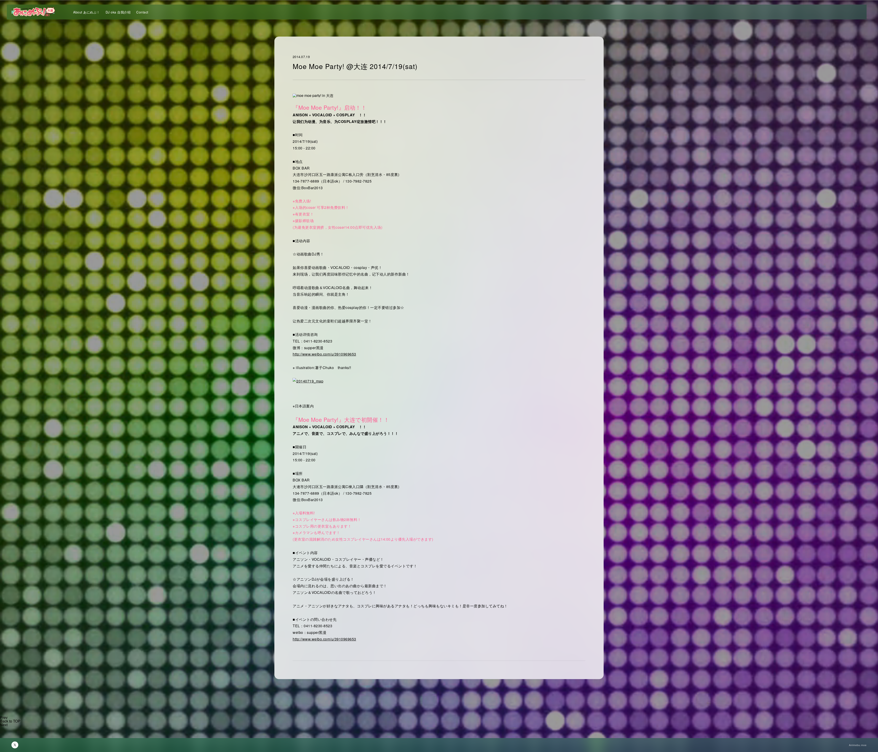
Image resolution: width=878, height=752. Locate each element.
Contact (142, 12)
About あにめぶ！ (86, 12)
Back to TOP (10, 721)
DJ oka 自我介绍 (118, 12)
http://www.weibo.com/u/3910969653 (324, 354)
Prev (4, 717)
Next (4, 724)
